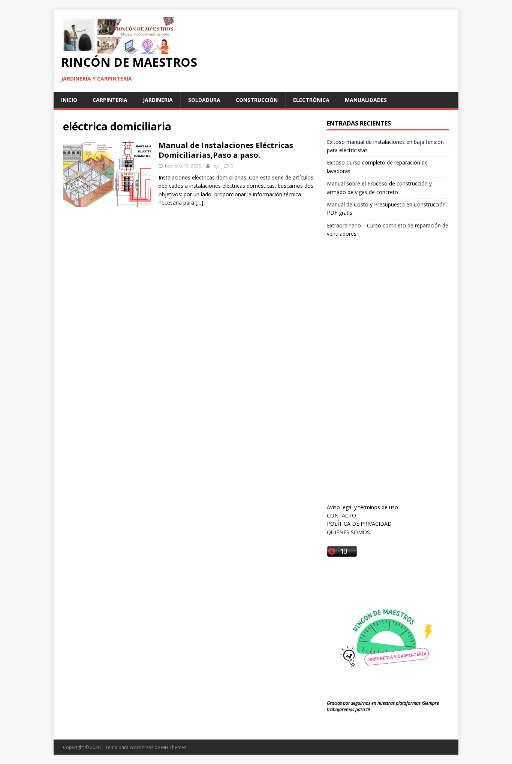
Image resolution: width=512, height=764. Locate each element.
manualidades (366, 99)
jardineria (158, 99)
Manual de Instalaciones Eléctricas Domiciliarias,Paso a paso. (226, 150)
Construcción (257, 99)
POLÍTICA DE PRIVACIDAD (359, 523)
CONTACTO (341, 515)
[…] (199, 202)
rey (215, 165)
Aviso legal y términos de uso (362, 507)
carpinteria (110, 99)
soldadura (204, 99)
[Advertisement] (383, 378)
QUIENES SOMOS (348, 532)
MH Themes (173, 747)
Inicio (69, 99)
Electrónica (311, 99)
